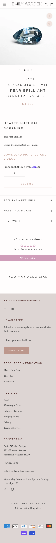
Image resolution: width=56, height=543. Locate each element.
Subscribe (16, 350)
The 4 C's (8, 376)
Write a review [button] (28, 258)
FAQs (6, 399)
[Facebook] (5, 309)
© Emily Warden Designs (28, 503)
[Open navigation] (4, 4)
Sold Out (28, 184)
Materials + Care (12, 370)
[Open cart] (52, 4)
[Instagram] (12, 309)
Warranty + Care (12, 405)
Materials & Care (18, 211)
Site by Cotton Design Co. (28, 508)
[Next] (37, 70)
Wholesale (9, 381)
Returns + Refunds (19, 200)
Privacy (7, 422)
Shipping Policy (11, 416)
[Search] (46, 4)
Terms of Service (12, 428)
